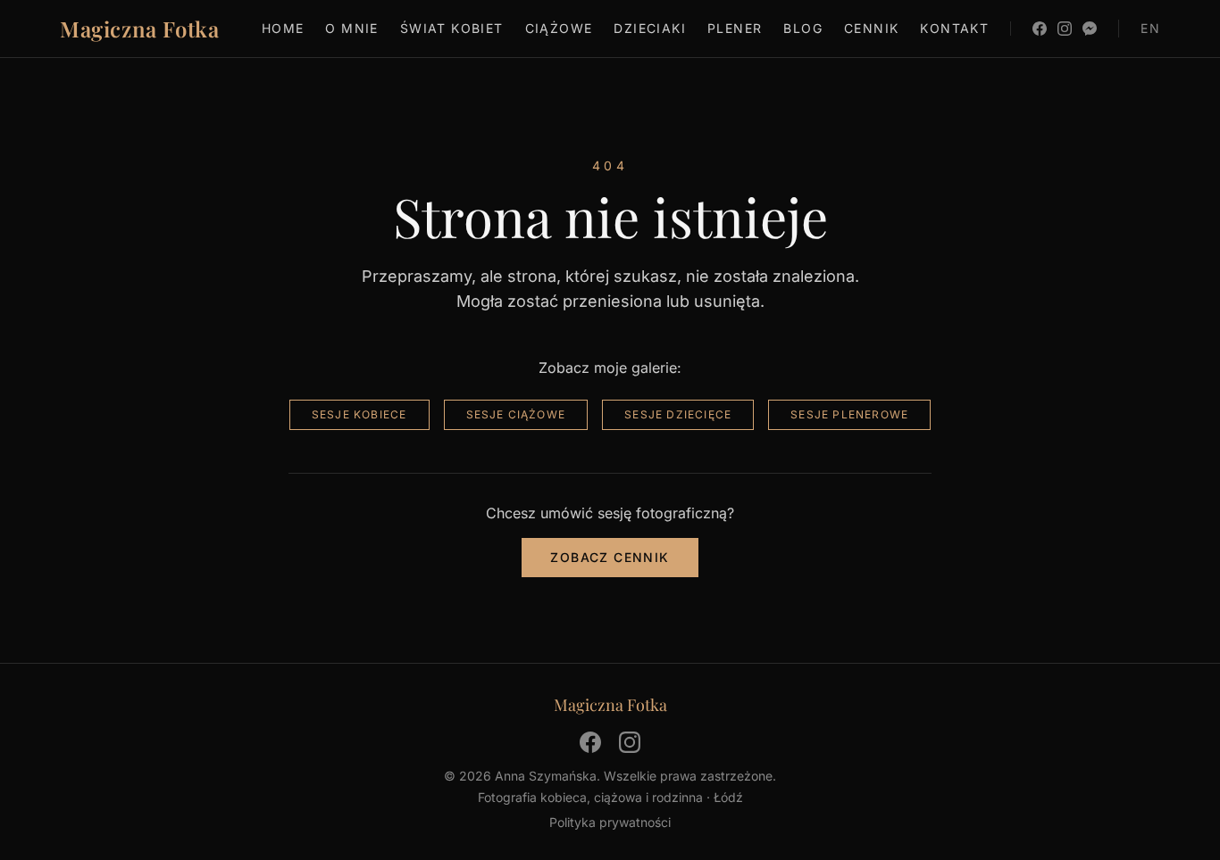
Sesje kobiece (359, 414)
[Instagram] (1064, 28)
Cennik (871, 28)
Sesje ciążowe (516, 414)
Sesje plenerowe (849, 414)
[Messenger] (1089, 28)
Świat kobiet (452, 28)
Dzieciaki (650, 28)
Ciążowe (559, 28)
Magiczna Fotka (139, 28)
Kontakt (954, 28)
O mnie (351, 28)
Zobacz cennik (609, 557)
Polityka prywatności (610, 822)
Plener (734, 28)
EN (1150, 28)
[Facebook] (1039, 28)
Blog (803, 28)
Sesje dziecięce (677, 414)
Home (283, 28)
